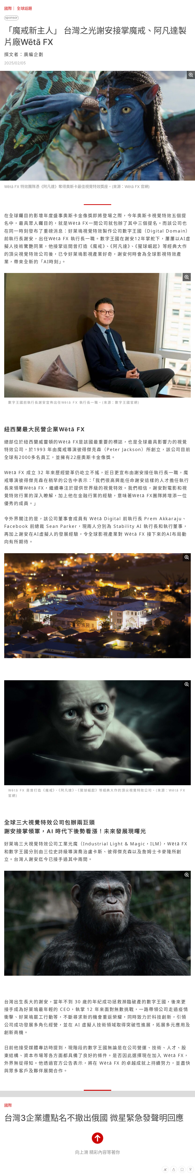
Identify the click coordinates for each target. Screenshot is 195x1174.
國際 (8, 8)
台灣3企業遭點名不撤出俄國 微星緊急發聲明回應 (94, 1118)
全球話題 (24, 8)
